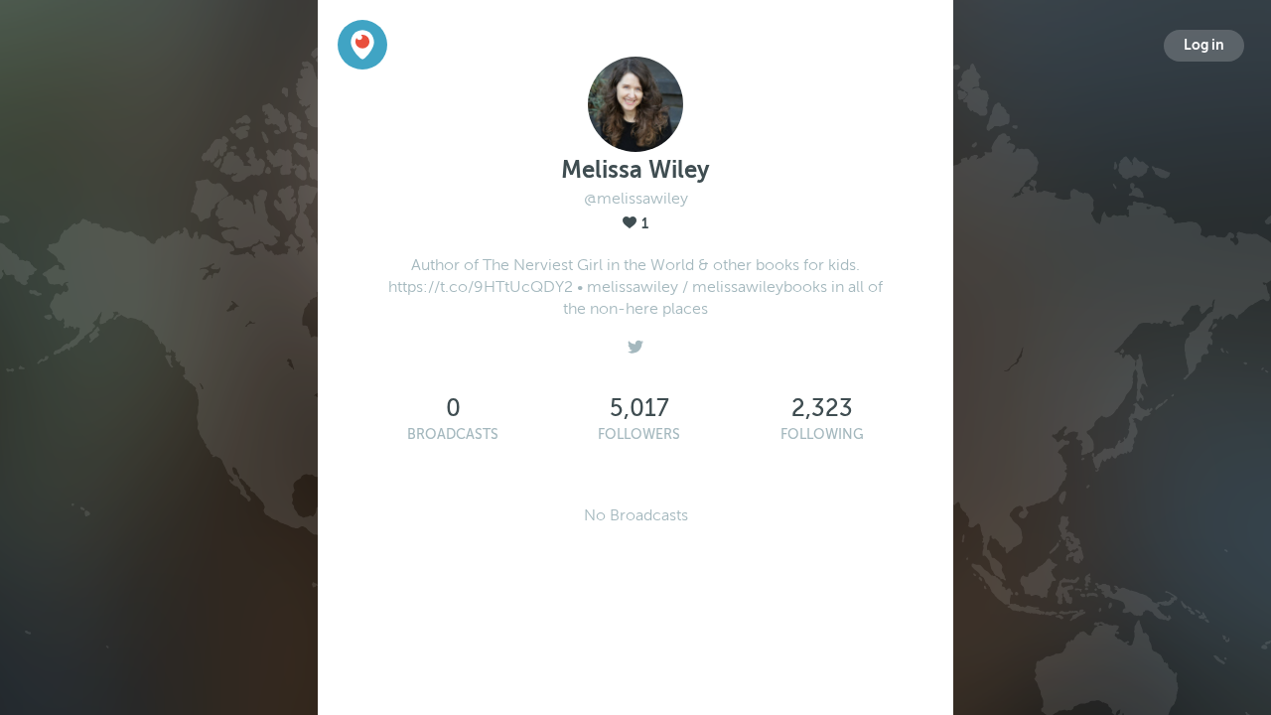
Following (822, 434)
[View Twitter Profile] (635, 342)
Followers (639, 434)
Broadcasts (452, 434)
